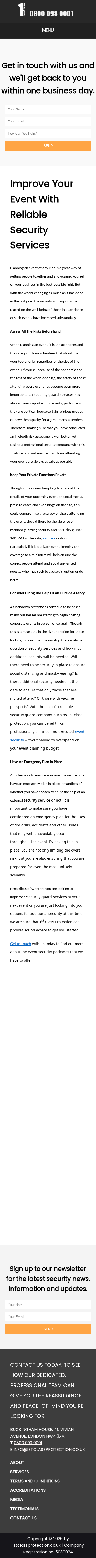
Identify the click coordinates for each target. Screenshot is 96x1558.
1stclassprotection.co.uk (36, 1545)
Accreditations (28, 1490)
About (17, 1462)
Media (16, 1499)
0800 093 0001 (28, 1443)
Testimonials (24, 1509)
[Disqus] (48, 1033)
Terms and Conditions (35, 1481)
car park (49, 538)
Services (19, 1472)
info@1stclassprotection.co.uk (49, 1449)
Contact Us (23, 1518)
